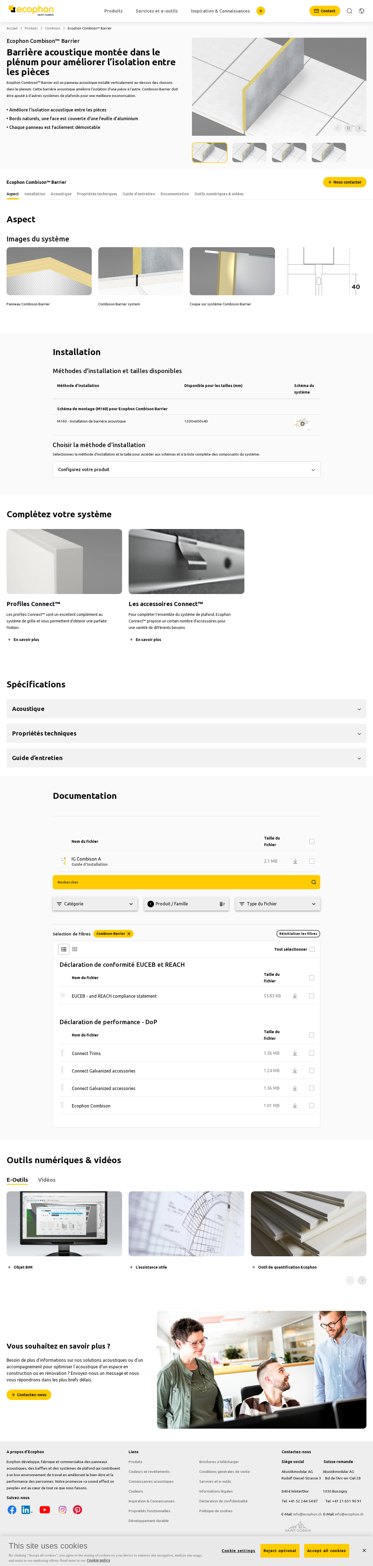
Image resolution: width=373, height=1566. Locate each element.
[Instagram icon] (62, 1514)
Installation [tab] (35, 194)
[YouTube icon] (45, 1514)
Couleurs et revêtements (149, 1471)
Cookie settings (239, 1550)
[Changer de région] (361, 11)
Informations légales (216, 1491)
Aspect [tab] (13, 194)
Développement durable (149, 1520)
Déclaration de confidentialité (223, 1501)
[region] (186, 1551)
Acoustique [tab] (61, 194)
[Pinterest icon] (77, 1514)
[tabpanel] (186, 1238)
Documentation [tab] (175, 194)
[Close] (364, 1550)
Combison (52, 28)
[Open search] (349, 11)
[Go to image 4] (329, 152)
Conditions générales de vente (224, 1471)
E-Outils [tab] (17, 1180)
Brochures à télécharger (219, 1461)
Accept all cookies (326, 1550)
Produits (31, 28)
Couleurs (136, 1491)
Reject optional (280, 1550)
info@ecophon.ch (307, 1514)
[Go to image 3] (289, 152)
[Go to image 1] (209, 152)
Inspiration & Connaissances (151, 1501)
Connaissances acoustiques (151, 1481)
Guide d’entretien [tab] (139, 194)
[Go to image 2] (249, 152)
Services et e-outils (215, 1481)
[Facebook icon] (12, 1514)
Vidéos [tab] (47, 1180)
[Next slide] (362, 1280)
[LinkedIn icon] (27, 1514)
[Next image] (358, 128)
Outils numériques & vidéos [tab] (219, 194)
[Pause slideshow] (348, 128)
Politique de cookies (216, 1511)
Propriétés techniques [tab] (97, 194)
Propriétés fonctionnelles (149, 1511)
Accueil (12, 28)
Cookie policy (98, 1560)
